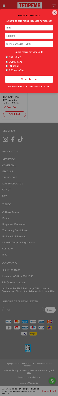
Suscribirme (29, 79)
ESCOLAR (14, 66)
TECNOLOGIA (16, 70)
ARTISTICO (15, 57)
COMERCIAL (15, 61)
